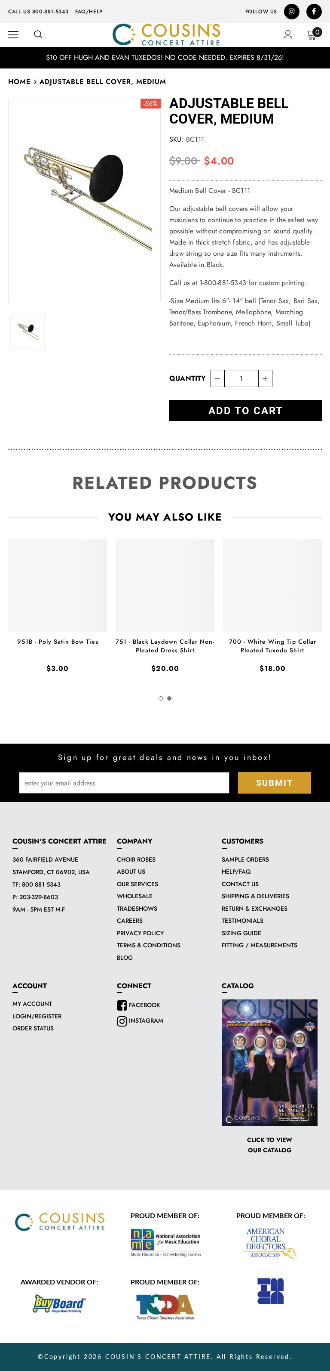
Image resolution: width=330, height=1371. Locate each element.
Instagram (145, 1020)
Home (19, 82)
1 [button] (161, 698)
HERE (254, 57)
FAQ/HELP (89, 12)
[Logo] (166, 34)
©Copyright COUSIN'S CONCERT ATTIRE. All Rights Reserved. (165, 1357)
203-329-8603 (38, 897)
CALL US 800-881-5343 (38, 12)
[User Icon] (288, 34)
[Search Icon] (38, 35)
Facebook (143, 1005)
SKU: (176, 139)
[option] (84, 200)
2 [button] (169, 698)
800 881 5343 (41, 884)
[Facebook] (314, 11)
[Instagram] (291, 11)
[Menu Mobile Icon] (13, 35)
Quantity (187, 378)
